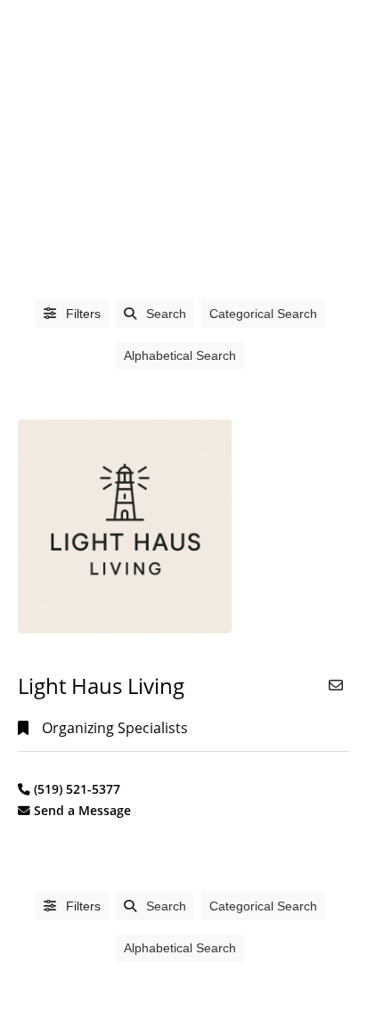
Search (166, 313)
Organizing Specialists (115, 728)
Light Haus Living (101, 685)
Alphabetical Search (180, 355)
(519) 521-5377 (77, 788)
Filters (81, 313)
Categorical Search (263, 313)
